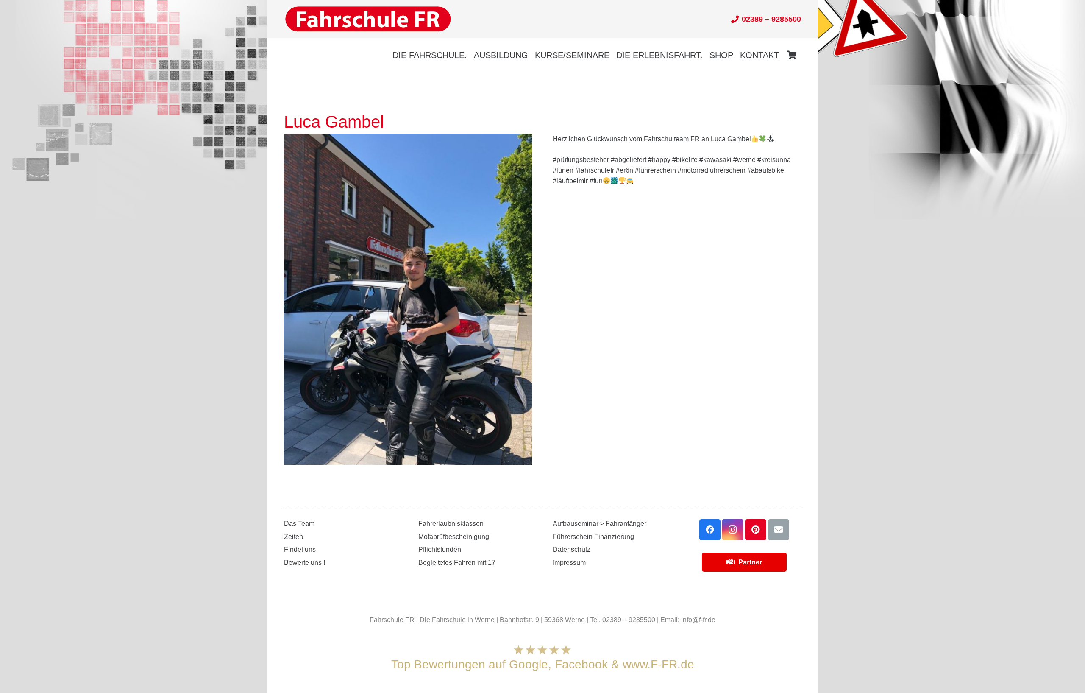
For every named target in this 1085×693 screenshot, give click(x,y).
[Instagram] (732, 529)
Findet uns (300, 549)
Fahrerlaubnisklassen (451, 523)
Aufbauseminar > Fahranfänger (599, 523)
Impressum (569, 562)
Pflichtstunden (439, 549)
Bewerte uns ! (304, 562)
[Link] (368, 19)
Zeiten (293, 536)
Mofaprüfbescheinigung (453, 536)
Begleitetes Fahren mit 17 (456, 562)
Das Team (299, 523)
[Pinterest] (755, 529)
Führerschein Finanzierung (593, 536)
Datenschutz (571, 549)
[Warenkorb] (791, 55)
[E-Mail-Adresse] (778, 529)
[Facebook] (710, 529)
